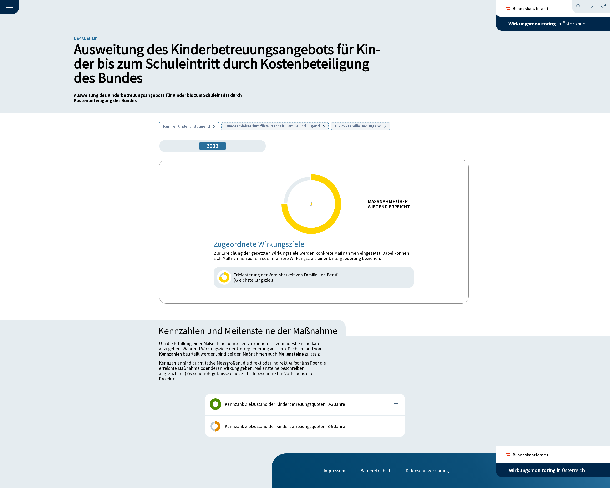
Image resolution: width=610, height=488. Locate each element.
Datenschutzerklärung (427, 470)
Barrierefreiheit (375, 470)
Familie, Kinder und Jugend (187, 126)
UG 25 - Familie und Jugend (358, 126)
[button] (9, 7)
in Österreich (546, 23)
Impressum (334, 470)
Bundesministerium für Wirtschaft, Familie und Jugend (272, 126)
